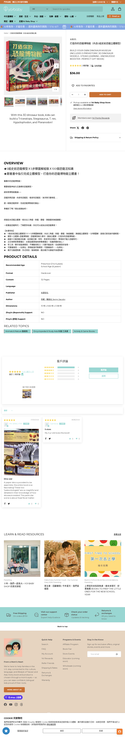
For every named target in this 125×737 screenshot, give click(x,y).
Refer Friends (48, 663)
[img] (9, 420)
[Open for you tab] (120, 732)
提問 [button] (104, 376)
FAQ (44, 649)
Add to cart (105, 94)
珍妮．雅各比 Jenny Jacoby (53, 299)
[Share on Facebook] (82, 127)
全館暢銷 (90, 16)
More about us (14, 690)
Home (6, 33)
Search (45, 644)
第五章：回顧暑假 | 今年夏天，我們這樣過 (61, 587)
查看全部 (117, 534)
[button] (119, 9)
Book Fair (67, 649)
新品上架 (100, 16)
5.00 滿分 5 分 (28, 372)
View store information (82, 108)
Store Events (68, 654)
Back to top (62, 626)
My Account (47, 654)
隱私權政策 (51, 724)
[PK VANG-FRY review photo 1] (21, 452)
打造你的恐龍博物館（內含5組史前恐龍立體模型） (23, 33)
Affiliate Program (70, 644)
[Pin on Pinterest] (87, 127)
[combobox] (66, 9)
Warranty (46, 680)
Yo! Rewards (47, 658)
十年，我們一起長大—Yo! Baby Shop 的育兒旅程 (19, 585)
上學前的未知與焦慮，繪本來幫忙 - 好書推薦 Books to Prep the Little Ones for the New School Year (103, 590)
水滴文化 (73, 39)
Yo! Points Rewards (100, 118)
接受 (62, 731)
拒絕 (101, 731)
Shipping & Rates (49, 668)
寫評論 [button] (104, 370)
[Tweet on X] (77, 127)
